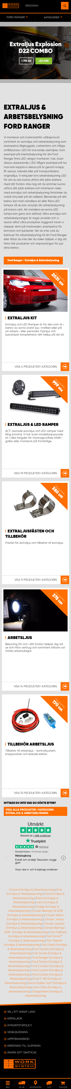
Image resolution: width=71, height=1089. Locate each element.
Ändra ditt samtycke (21, 1052)
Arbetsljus (20, 638)
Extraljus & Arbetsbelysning (42, 260)
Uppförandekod (18, 1038)
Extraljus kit (22, 318)
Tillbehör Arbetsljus (31, 744)
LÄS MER (44, 61)
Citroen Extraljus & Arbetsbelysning (32, 889)
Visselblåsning (17, 1032)
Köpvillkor (14, 1018)
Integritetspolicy (19, 1025)
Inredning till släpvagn (24, 1045)
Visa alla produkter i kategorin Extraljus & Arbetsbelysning (30, 811)
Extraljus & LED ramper (33, 425)
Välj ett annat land (21, 1011)
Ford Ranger (15, 260)
